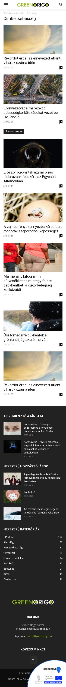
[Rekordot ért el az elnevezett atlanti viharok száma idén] (33, 39)
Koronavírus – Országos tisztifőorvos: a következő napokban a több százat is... (39, 428)
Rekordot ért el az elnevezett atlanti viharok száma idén (32, 60)
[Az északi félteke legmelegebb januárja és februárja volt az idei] (12, 513)
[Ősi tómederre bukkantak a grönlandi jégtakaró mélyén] (33, 316)
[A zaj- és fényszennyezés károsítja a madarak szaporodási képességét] (33, 207)
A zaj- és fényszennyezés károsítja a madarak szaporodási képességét (33, 229)
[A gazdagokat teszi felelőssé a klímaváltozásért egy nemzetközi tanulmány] (12, 479)
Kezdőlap (8, 13)
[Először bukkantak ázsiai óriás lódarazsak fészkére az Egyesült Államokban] (33, 153)
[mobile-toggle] (6, 5)
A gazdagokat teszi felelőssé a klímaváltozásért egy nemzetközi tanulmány (42, 478)
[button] (61, 5)
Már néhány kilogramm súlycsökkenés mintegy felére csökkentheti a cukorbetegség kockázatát (28, 283)
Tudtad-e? (29, 492)
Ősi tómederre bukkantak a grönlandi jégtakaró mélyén (25, 337)
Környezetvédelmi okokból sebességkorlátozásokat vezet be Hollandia (31, 112)
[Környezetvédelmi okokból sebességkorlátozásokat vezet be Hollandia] (33, 89)
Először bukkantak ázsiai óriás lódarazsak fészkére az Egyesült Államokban (30, 176)
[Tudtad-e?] (12, 496)
